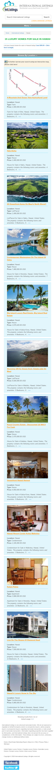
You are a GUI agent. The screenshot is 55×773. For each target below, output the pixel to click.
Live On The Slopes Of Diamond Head (23, 640)
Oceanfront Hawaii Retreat (18, 480)
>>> (20, 116)
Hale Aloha (11, 151)
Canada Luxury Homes (30, 749)
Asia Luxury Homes (31, 751)
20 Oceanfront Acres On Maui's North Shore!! (26, 204)
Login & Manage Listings (41, 21)
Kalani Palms (12, 587)
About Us (31, 742)
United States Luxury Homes (13, 749)
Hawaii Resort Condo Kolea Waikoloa (23, 533)
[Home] (27, 6)
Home (7, 33)
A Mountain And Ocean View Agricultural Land (27, 98)
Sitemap (6, 744)
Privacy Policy (43, 742)
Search (47, 17)
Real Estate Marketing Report (18, 742)
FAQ (36, 742)
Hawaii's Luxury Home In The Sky (21, 693)
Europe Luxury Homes (16, 751)
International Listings (18, 33)
